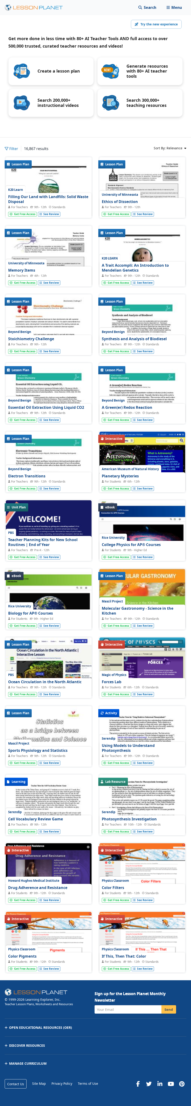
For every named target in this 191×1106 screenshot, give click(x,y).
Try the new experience (159, 24)
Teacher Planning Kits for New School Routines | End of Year (43, 542)
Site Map (39, 1083)
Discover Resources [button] (27, 1045)
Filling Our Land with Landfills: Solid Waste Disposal (48, 199)
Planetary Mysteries (120, 476)
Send (168, 1009)
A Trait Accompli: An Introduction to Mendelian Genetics (135, 268)
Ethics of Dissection (120, 201)
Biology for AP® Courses (30, 613)
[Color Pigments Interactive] (49, 947)
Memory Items (21, 270)
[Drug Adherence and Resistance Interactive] (49, 872)
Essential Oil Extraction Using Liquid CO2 (46, 407)
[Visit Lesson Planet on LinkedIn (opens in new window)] (159, 1083)
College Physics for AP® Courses (131, 544)
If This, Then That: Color (124, 956)
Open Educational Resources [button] (40, 1027)
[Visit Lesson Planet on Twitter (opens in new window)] (148, 1083)
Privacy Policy (61, 1083)
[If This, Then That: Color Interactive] (142, 947)
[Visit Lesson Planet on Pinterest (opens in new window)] (181, 1083)
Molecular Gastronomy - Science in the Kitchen (137, 611)
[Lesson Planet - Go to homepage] (36, 7)
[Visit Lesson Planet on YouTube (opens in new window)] (170, 1083)
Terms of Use (88, 1083)
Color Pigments (22, 956)
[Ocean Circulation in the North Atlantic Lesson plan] (49, 669)
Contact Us (15, 1084)
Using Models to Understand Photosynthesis (128, 748)
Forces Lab (111, 681)
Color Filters (113, 887)
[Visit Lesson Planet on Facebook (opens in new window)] (138, 1083)
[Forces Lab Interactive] (142, 677)
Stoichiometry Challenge (31, 338)
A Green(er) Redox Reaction (127, 407)
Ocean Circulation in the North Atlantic (45, 681)
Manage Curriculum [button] (28, 1063)
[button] (174, 7)
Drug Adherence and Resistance (37, 887)
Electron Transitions (26, 476)
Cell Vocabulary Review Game (35, 819)
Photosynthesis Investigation (129, 819)
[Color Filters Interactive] (142, 879)
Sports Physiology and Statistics (38, 750)
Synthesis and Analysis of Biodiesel (134, 338)
